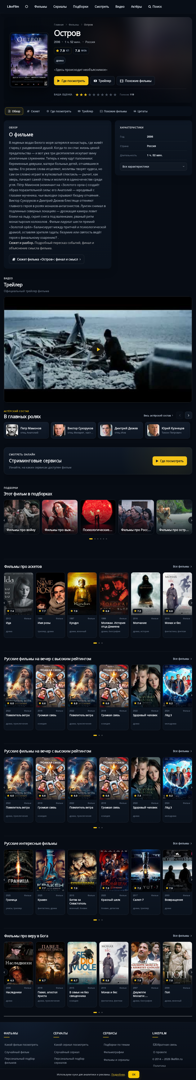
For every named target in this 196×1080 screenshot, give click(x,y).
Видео (120, 6)
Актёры (136, 6)
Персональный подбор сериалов (69, 1060)
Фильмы (40, 6)
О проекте (160, 1052)
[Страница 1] (91, 538)
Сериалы (60, 6)
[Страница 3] (97, 538)
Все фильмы (181, 566)
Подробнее (118, 1074)
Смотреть (102, 6)
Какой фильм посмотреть (21, 1044)
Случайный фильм (17, 1052)
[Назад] (179, 415)
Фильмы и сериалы (116, 1060)
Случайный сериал (66, 1052)
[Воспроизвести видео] (98, 349)
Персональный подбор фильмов (20, 1060)
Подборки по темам (117, 1044)
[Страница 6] (106, 538)
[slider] (96, 94)
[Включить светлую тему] (26, 6)
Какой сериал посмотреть (71, 1044)
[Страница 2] (95, 538)
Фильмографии (114, 1052)
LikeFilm (13, 6)
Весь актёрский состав (157, 415)
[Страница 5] (103, 538)
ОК (134, 1074)
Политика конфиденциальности (167, 1068)
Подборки (80, 6)
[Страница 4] (100, 538)
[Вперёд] (188, 415)
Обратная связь (166, 1044)
